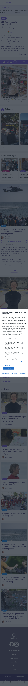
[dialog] (14, 343)
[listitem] (14, 339)
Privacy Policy (22, 373)
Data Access (14, 373)
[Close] (25, 312)
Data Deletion (5, 373)
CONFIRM (8, 368)
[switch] (22, 343)
